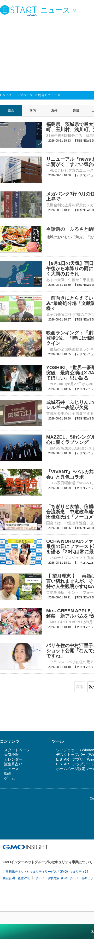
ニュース (54, 95)
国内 (33, 110)
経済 (76, 110)
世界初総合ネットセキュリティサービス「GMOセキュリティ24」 (47, 871)
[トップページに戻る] (19, 10)
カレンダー (13, 759)
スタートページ (17, 750)
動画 (7, 773)
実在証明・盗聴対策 (16, 878)
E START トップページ (16, 95)
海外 (54, 110)
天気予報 (11, 755)
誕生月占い (13, 764)
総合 (41, 95)
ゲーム (9, 778)
